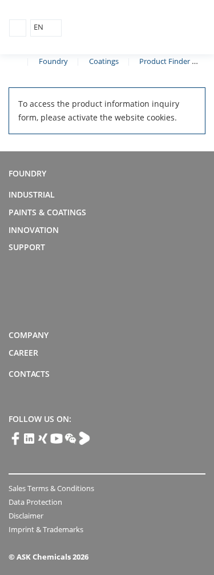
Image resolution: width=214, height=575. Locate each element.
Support (27, 247)
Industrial (32, 194)
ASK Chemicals (152, 28)
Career (23, 352)
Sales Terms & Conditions (51, 488)
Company (29, 334)
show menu (17, 28)
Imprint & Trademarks (46, 529)
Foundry (53, 61)
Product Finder (164, 61)
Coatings (104, 61)
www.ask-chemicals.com (13, 60)
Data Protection (35, 502)
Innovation (34, 229)
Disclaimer (26, 515)
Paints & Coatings (47, 212)
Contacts (29, 373)
